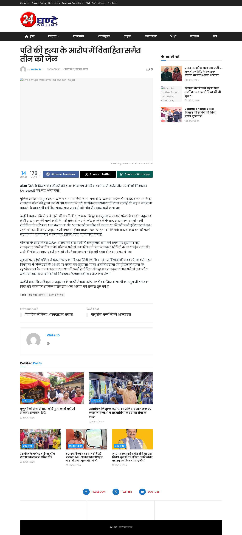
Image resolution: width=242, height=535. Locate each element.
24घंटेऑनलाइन (124, 527)
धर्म (215, 36)
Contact (112, 3)
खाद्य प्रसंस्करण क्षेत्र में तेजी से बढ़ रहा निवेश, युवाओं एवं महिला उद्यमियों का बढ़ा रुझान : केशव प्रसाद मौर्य (132, 457)
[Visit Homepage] (39, 19)
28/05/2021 (193, 100)
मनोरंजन (151, 36)
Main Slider (75, 446)
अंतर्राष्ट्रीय (103, 36)
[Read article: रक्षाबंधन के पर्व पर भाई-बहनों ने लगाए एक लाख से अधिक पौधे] (40, 439)
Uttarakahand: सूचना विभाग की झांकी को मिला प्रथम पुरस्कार (200, 112)
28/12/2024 (193, 80)
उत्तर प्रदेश (69, 69)
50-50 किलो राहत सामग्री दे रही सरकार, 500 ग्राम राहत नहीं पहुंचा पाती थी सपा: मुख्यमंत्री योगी (84, 457)
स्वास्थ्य (194, 36)
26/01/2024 (193, 121)
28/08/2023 (53, 69)
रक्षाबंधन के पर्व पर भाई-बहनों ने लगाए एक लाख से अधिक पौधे (37, 455)
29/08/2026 (28, 417)
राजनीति (78, 36)
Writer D (36, 69)
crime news (56, 294)
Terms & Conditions (72, 3)
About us (25, 3)
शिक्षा (173, 36)
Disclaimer (54, 3)
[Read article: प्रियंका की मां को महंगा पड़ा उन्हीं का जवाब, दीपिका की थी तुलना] (171, 94)
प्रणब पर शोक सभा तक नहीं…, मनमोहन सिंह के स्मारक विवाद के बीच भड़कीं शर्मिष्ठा (203, 71)
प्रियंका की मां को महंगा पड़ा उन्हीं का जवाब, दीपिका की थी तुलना (203, 92)
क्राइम (127, 36)
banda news (37, 294)
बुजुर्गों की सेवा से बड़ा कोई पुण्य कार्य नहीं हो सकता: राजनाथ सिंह (47, 411)
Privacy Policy (39, 3)
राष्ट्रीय (52, 36)
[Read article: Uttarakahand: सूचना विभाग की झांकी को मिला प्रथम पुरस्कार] (171, 114)
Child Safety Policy (96, 3)
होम (32, 36)
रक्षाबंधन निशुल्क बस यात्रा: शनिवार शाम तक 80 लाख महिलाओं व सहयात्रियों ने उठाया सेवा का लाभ (120, 413)
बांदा (85, 69)
